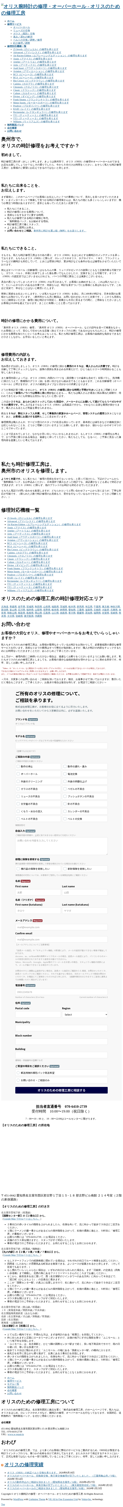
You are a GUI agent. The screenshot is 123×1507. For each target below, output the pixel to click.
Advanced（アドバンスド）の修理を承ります (37, 52)
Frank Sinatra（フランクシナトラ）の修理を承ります (41, 99)
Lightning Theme (37, 1499)
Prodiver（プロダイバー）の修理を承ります (36, 106)
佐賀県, (106, 613)
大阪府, (106, 609)
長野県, (47, 609)
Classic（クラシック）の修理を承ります (34, 90)
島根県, (30, 613)
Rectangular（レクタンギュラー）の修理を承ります (40, 112)
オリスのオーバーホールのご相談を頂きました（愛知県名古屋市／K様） (46, 1488)
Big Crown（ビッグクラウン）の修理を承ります (39, 80)
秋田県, (39, 606)
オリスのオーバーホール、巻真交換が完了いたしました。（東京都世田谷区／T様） (52, 1485)
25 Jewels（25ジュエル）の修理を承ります (35, 49)
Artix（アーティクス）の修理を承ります (35, 65)
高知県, (89, 613)
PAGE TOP (118, 1458)
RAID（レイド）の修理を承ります (31, 109)
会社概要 (12, 1390)
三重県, (81, 609)
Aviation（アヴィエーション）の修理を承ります (38, 71)
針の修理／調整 (21, 43)
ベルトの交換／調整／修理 (27, 40)
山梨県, (39, 609)
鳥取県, (22, 613)
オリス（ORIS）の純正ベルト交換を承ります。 (32, 1472)
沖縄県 (38, 616)
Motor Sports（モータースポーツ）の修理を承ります (41, 102)
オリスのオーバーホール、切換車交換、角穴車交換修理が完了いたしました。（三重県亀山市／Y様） (62, 1476)
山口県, (55, 613)
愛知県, (72, 609)
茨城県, (64, 606)
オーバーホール (21, 27)
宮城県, (30, 606)
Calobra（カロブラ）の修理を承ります (33, 84)
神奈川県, (115, 606)
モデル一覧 (13, 1384)
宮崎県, (19, 616)
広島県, (47, 613)
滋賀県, (89, 609)
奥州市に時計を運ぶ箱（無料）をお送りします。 (60, 230)
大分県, (11, 616)
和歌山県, (12, 613)
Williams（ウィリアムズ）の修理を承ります (36, 121)
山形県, (47, 606)
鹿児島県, (29, 616)
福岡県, (97, 613)
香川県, (72, 613)
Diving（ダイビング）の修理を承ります (34, 96)
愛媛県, (81, 613)
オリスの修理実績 (24, 1464)
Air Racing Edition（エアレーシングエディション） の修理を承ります (50, 55)
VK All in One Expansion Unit (63, 1499)
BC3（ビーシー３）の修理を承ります (33, 74)
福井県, (30, 609)
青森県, (13, 606)
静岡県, (64, 609)
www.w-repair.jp (16, 1434)
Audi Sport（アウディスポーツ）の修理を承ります (40, 68)
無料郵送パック (15, 1387)
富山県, (13, 609)
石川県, (22, 609)
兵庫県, (114, 609)
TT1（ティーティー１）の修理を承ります (35, 115)
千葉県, (97, 606)
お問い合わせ (14, 1393)
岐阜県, (55, 609)
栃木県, (72, 606)
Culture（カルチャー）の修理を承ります (34, 93)
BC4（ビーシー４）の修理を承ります (33, 77)
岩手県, (22, 606)
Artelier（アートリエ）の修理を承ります (34, 62)
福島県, (55, 606)
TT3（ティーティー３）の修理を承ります (35, 118)
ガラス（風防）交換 (24, 33)
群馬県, (81, 606)
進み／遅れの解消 (22, 36)
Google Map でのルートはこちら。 (22, 1219)
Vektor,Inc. (86, 1499)
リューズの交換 (21, 30)
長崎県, (114, 613)
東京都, (106, 606)
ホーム (10, 1378)
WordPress (18, 1499)
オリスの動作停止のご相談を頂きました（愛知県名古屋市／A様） (43, 1482)
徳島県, (64, 613)
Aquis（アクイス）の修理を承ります (32, 58)
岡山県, (39, 613)
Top (3, 1504)
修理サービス (14, 1381)
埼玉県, (89, 606)
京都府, (97, 609)
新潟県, (5, 609)
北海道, (5, 606)
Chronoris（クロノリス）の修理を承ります (36, 87)
